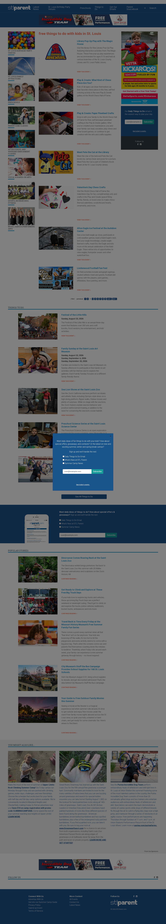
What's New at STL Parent (76, 460)
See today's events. (83, 485)
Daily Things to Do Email (75, 456)
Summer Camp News (74, 463)
